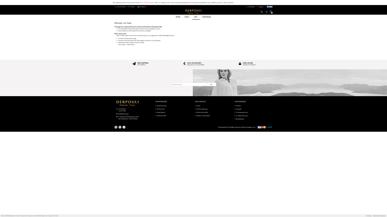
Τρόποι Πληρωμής (202, 109)
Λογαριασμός (251, 7)
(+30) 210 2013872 (121, 7)
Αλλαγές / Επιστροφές (203, 116)
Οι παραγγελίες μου (242, 116)
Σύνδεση (260, 7)
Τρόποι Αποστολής (202, 112)
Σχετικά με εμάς (161, 106)
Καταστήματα (161, 112)
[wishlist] (266, 12)
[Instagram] (123, 127)
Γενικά (198, 106)
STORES (132, 7)
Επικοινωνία (206, 17)
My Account (130, 44)
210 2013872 (122, 109)
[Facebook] (115, 127)
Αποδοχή (369, 215)
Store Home (121, 44)
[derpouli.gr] (193, 11)
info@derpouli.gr (123, 114)
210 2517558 (122, 111)
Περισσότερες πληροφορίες (379, 215)
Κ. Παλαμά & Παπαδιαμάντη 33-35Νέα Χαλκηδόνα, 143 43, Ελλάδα (128, 118)
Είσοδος (238, 106)
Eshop (187, 17)
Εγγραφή (238, 109)
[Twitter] (119, 127)
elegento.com (251, 127)
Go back (120, 38)
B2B (195, 17)
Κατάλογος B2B (161, 116)
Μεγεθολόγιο (240, 119)
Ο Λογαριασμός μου (242, 112)
